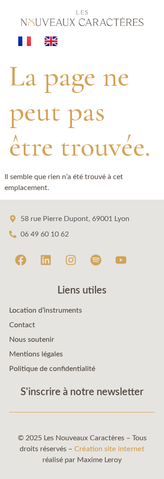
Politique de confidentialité (52, 368)
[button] (82, 461)
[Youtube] (120, 260)
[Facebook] (20, 260)
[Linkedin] (45, 260)
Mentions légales (36, 354)
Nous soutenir (31, 339)
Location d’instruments (45, 310)
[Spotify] (95, 260)
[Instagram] (70, 260)
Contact (22, 325)
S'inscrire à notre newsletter (82, 392)
